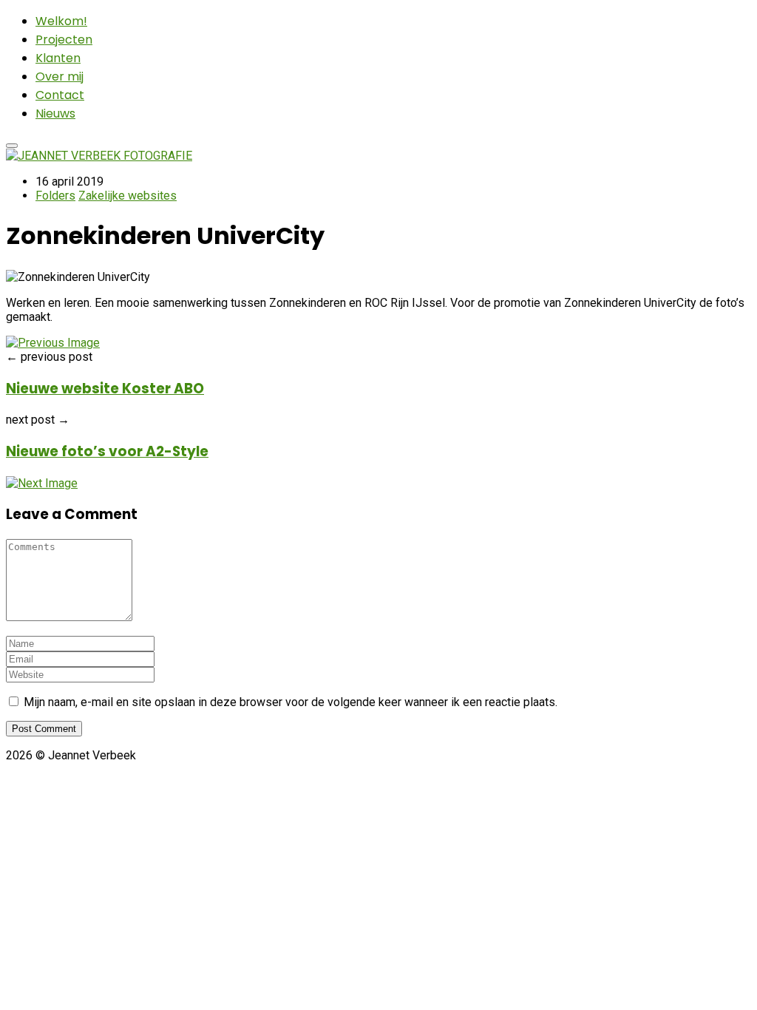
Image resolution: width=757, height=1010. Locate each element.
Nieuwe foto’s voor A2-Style (107, 451)
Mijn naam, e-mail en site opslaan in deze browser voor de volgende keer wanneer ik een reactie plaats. (290, 702)
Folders (55, 196)
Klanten (58, 58)
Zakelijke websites (127, 196)
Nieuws (55, 113)
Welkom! (61, 21)
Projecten (63, 39)
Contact (59, 95)
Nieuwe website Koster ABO (105, 389)
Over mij (59, 76)
